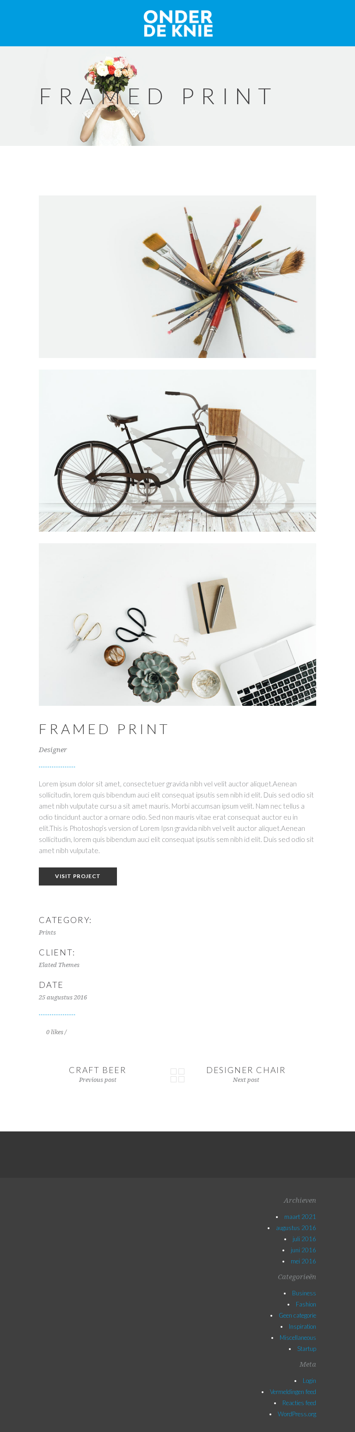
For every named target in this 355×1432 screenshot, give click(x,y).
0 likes (54, 1032)
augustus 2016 (296, 1227)
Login (309, 1380)
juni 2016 (303, 1250)
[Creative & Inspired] (177, 624)
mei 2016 (303, 1261)
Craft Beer (98, 1070)
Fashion (306, 1304)
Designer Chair (246, 1070)
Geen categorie (297, 1315)
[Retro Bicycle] (177, 451)
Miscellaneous (298, 1337)
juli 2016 (304, 1239)
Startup (306, 1348)
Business (304, 1293)
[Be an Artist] (177, 276)
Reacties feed (299, 1403)
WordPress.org (297, 1414)
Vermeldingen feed (293, 1391)
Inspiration (302, 1326)
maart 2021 (300, 1216)
